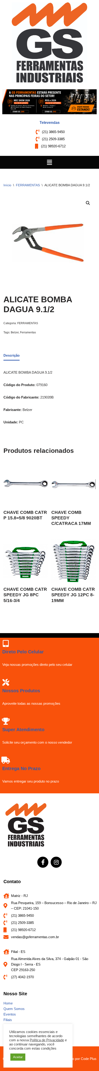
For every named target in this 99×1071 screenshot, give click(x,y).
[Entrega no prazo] (5, 760)
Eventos (9, 1014)
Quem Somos (14, 1009)
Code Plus (88, 1059)
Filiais (7, 1020)
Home (8, 1003)
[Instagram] (56, 862)
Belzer (15, 332)
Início (7, 185)
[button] (49, 162)
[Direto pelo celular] (5, 643)
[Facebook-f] (42, 862)
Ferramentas (28, 332)
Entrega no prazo (21, 768)
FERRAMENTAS (28, 185)
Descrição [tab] (11, 355)
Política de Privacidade (47, 1040)
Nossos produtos (21, 690)
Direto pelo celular (23, 651)
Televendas (50, 123)
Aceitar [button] (18, 1057)
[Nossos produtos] (5, 682)
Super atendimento (23, 729)
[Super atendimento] (5, 721)
